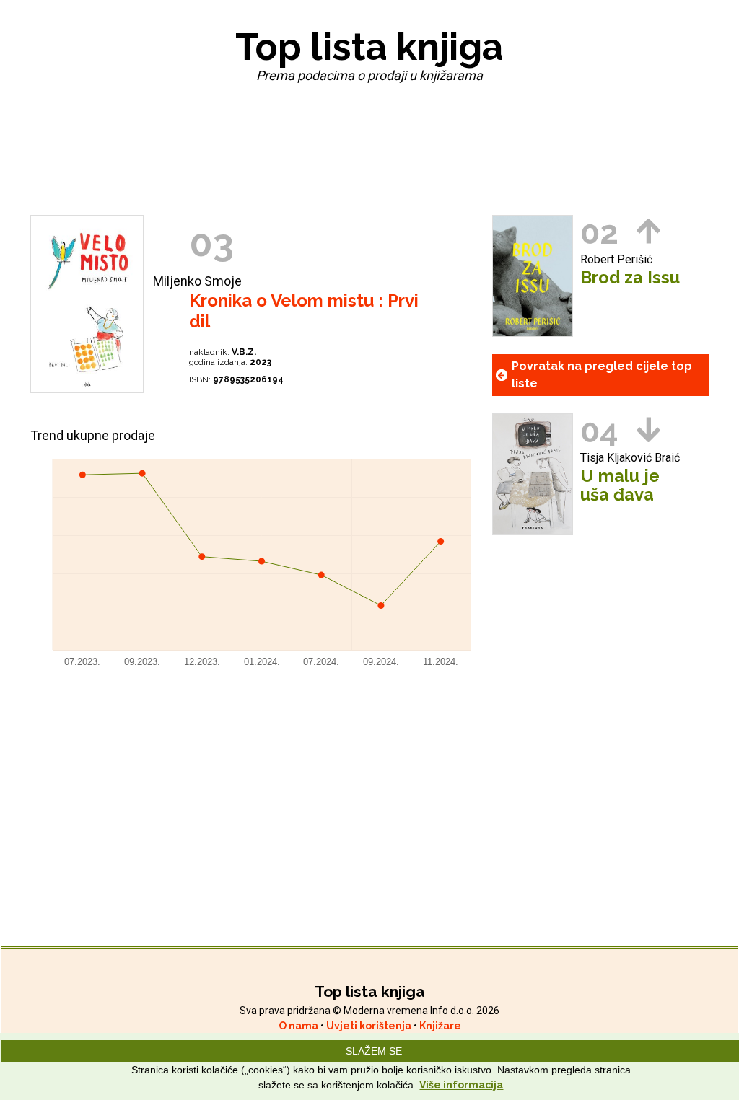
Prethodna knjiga (648, 231)
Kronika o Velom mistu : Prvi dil (304, 311)
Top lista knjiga (369, 47)
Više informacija (461, 1085)
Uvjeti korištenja (370, 1025)
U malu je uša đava (620, 485)
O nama (299, 1025)
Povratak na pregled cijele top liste (602, 374)
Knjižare (440, 1025)
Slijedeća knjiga (648, 429)
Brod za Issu (630, 278)
